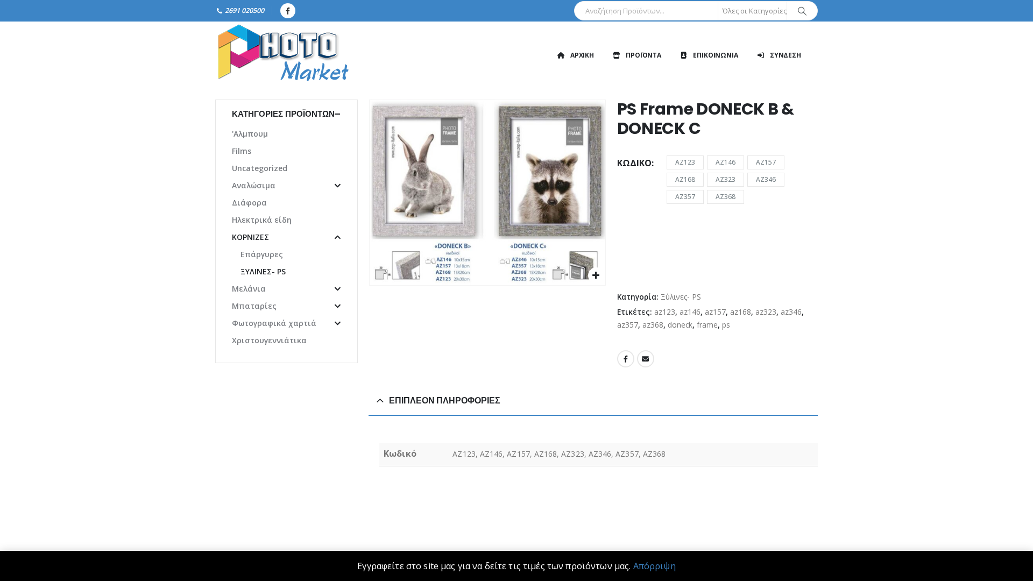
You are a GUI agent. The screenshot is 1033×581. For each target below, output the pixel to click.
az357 (627, 325)
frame (707, 325)
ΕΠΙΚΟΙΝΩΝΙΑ (715, 55)
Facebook (625, 358)
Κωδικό (634, 163)
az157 (715, 312)
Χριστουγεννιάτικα (269, 340)
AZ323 (725, 179)
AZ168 (685, 179)
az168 (740, 312)
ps (726, 325)
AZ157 (766, 162)
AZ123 (685, 162)
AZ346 (766, 179)
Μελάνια (249, 289)
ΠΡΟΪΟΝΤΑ (643, 55)
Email (645, 358)
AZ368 (725, 196)
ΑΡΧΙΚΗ (582, 55)
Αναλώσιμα (253, 185)
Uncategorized (259, 168)
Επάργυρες (261, 254)
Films (241, 151)
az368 (652, 325)
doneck (680, 325)
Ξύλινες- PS (681, 297)
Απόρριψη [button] (654, 566)
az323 (765, 312)
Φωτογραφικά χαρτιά (274, 323)
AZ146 (725, 162)
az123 (664, 312)
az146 (690, 312)
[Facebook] (287, 10)
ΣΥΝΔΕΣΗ (785, 55)
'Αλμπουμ (250, 134)
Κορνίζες (250, 237)
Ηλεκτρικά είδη (262, 220)
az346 (791, 312)
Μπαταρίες (254, 306)
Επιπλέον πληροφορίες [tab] (444, 400)
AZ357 (685, 196)
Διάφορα (249, 202)
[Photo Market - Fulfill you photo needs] (282, 55)
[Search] (802, 11)
